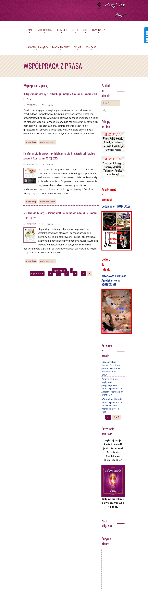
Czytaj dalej (31, 142)
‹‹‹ (108, 417)
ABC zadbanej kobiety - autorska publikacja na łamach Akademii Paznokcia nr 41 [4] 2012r (112, 405)
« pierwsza (59, 270)
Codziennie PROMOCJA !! (116, 206)
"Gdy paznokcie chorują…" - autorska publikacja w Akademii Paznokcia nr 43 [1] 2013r (111, 368)
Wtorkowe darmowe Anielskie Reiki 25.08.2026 (113, 280)
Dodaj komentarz (47, 142)
